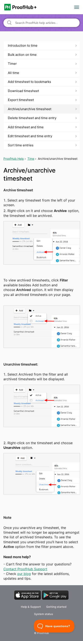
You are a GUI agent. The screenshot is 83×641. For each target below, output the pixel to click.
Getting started (56, 606)
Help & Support (31, 606)
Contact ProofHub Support (25, 569)
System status (43, 614)
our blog (24, 574)
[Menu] (76, 7)
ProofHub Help (13, 158)
